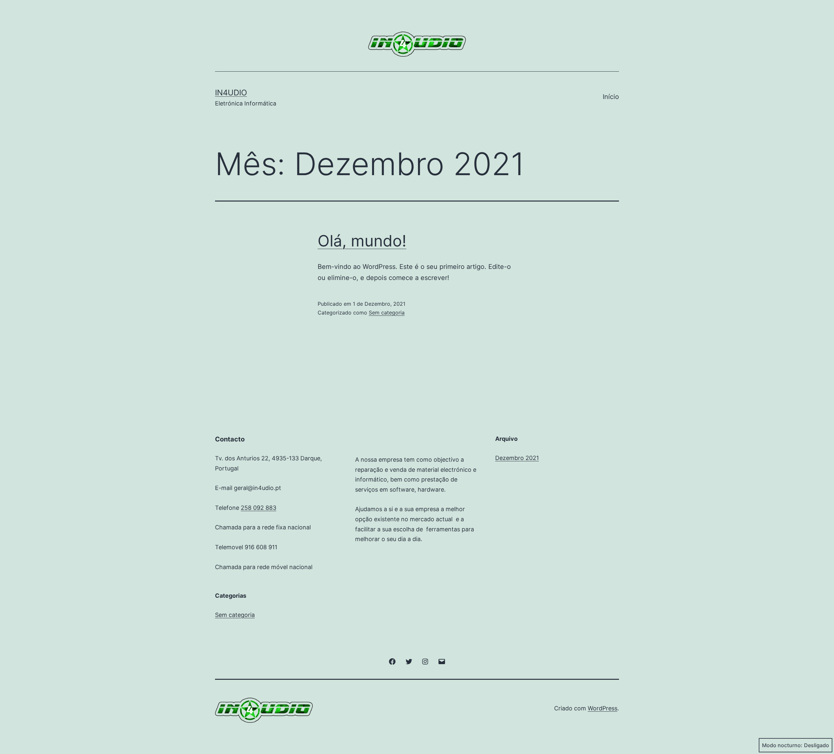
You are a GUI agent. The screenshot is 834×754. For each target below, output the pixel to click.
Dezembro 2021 (517, 457)
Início (611, 97)
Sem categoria (387, 312)
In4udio (231, 92)
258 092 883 (258, 507)
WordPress (602, 708)
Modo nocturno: (782, 745)
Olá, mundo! (362, 240)
